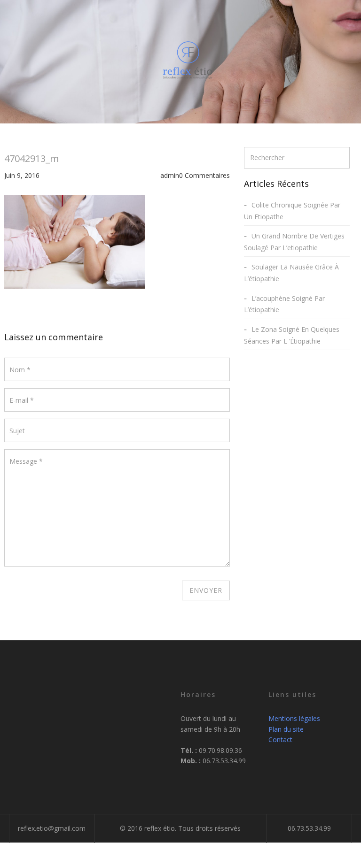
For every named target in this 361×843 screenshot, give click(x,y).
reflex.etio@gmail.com (52, 828)
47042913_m (31, 158)
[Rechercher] (342, 157)
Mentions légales (294, 718)
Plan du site (286, 729)
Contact (280, 739)
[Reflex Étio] (187, 60)
